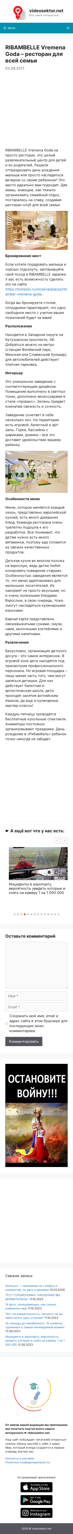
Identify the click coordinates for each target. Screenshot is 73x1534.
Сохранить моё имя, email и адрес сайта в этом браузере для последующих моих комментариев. (38, 1023)
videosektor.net (46, 10)
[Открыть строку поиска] (68, 28)
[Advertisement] (36, 107)
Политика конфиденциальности (27, 1462)
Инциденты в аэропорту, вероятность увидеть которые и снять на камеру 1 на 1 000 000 (35, 1340)
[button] (15, 914)
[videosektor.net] (18, 12)
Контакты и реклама (19, 1458)
